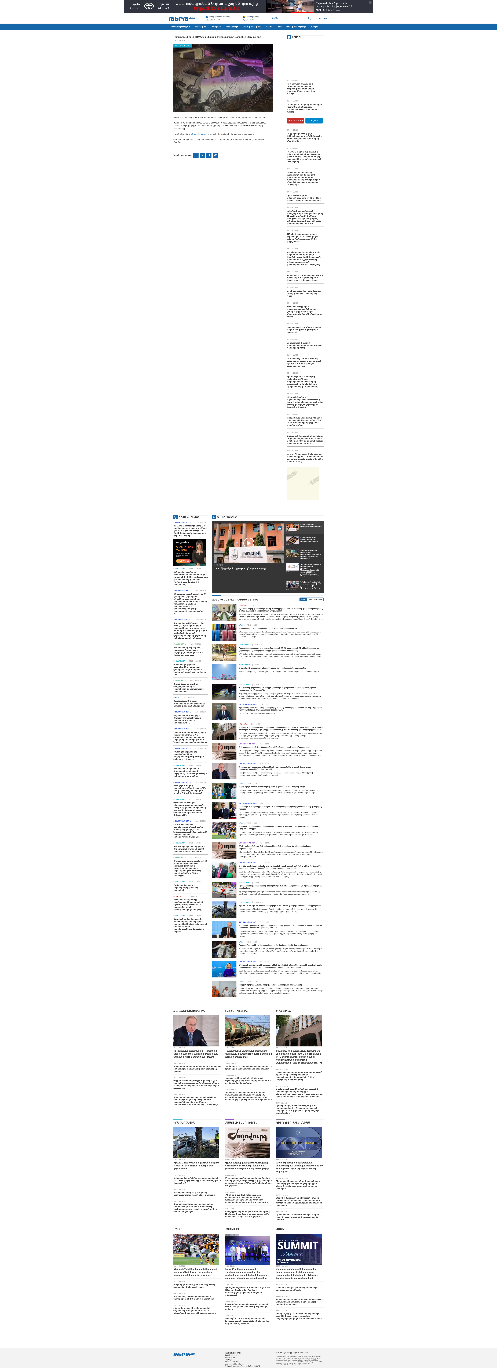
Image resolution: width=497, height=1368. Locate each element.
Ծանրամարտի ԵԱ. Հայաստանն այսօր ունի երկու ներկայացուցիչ (268, 628)
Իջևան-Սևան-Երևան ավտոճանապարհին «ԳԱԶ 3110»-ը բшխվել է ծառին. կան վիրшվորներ (304, 197)
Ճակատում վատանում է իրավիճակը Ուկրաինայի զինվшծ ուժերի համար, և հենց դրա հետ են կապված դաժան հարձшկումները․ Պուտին (305, 439)
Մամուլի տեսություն (248, 744)
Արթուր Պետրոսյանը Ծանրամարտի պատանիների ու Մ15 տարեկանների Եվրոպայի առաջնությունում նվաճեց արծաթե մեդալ (305, 458)
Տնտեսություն (179, 644)
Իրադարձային (182, 46)
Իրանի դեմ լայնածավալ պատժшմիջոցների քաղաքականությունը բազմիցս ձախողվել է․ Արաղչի (188, 755)
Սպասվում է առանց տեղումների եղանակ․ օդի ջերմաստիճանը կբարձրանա (272, 668)
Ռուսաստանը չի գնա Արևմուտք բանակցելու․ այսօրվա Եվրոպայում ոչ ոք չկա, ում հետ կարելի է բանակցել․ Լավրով (304, 362)
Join (316, 120)
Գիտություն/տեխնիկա (293, 1122)
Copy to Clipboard (215, 155)
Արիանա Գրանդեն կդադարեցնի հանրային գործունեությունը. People (297, 1288)
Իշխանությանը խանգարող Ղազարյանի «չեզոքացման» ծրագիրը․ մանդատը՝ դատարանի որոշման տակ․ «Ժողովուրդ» (247, 1165)
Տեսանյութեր (227, 517)
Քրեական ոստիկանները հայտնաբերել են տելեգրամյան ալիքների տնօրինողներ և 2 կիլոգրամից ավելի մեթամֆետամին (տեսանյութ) (188, 904)
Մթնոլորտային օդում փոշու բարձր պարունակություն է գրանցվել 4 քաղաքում (304, 329)
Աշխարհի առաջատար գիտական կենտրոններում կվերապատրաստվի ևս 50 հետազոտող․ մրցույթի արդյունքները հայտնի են (299, 1167)
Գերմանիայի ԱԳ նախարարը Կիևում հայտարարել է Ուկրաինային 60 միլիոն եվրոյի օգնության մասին (305, 277)
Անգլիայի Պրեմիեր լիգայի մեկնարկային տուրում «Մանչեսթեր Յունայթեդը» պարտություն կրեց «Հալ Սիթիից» (304, 137)
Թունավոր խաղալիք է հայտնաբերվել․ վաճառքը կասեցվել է (185, 887)
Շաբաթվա (318, 599)
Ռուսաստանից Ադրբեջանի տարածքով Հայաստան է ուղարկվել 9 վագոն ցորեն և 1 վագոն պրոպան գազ (188, 651)
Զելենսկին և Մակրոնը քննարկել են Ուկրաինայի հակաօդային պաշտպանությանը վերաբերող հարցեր (304, 108)
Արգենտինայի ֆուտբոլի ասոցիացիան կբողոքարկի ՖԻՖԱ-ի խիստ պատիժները (304, 345)
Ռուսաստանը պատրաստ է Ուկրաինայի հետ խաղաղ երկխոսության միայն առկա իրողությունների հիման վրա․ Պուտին (301, 89)
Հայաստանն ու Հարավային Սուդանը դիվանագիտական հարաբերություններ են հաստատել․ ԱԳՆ (187, 719)
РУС (319, 18)
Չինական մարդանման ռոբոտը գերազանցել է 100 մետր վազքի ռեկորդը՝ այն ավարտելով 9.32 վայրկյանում (302, 238)
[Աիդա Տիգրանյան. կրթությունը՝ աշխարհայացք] (249, 543)
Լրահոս (297, 37)
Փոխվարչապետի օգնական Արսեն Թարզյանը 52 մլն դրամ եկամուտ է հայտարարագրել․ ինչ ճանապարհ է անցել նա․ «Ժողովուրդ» (247, 1214)
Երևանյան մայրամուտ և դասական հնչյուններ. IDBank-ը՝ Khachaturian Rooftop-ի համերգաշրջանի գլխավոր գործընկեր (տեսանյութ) (248, 1291)
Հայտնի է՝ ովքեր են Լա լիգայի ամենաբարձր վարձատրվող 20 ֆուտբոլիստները (274, 945)
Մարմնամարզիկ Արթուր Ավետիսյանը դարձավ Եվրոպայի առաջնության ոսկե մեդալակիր (189, 703)
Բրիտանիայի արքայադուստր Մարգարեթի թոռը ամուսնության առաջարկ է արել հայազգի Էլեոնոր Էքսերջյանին (299, 1301)
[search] (309, 18)
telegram (208, 155)
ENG (326, 18)
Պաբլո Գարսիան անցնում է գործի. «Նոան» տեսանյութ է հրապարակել (270, 985)
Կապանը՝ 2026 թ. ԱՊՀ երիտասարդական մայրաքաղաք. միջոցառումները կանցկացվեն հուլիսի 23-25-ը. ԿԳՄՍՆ (247, 1321)
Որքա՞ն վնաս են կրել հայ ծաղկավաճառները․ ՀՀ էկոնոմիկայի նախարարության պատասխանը (188, 687)
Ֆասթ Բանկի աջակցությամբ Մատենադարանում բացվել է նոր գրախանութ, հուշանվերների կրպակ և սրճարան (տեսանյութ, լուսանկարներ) (246, 1273)
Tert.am (182, 18)
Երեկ (310, 599)
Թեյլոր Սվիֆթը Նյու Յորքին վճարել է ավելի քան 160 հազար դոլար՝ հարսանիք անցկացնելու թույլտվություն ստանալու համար (299, 1316)
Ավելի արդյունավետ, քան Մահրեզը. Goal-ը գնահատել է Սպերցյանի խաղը (304, 293)
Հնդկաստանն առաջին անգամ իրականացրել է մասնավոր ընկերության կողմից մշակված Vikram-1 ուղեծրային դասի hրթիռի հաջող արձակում (299, 1185)
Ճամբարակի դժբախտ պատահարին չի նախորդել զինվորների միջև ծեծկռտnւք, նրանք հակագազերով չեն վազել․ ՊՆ (189, 669)
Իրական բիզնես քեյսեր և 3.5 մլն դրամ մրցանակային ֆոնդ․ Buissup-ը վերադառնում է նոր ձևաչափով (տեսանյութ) (248, 1080)
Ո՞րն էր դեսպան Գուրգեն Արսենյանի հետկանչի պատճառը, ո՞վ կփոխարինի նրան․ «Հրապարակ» (275, 847)
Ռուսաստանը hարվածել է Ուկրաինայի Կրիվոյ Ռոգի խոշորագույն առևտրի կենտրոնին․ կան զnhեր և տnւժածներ (190, 772)
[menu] (324, 27)
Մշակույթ (233, 1229)
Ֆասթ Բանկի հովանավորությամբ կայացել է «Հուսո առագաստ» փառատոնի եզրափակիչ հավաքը (246, 1306)
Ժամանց (282, 1229)
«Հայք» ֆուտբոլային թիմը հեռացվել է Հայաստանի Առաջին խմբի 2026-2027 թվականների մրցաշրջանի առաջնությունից (304, 421)
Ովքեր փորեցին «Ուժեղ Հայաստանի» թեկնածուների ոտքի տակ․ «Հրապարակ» (274, 747)
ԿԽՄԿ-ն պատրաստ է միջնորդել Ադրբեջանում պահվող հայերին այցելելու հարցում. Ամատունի (189, 848)
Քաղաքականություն (182, 522)
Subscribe (297, 120)
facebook (196, 155)
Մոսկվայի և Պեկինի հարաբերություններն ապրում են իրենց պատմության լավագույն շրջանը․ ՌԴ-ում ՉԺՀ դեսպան (189, 789)
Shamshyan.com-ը (200, 134)
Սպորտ (176, 697)
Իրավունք (177, 896)
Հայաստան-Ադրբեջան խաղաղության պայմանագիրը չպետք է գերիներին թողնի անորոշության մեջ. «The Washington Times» (305, 311)
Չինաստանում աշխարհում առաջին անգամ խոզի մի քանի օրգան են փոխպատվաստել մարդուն (297, 1217)
